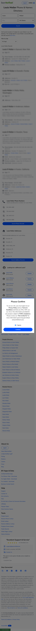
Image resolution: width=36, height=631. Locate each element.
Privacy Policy (13, 308)
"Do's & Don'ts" (22, 316)
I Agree (18, 325)
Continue (18, 329)
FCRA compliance (24, 314)
